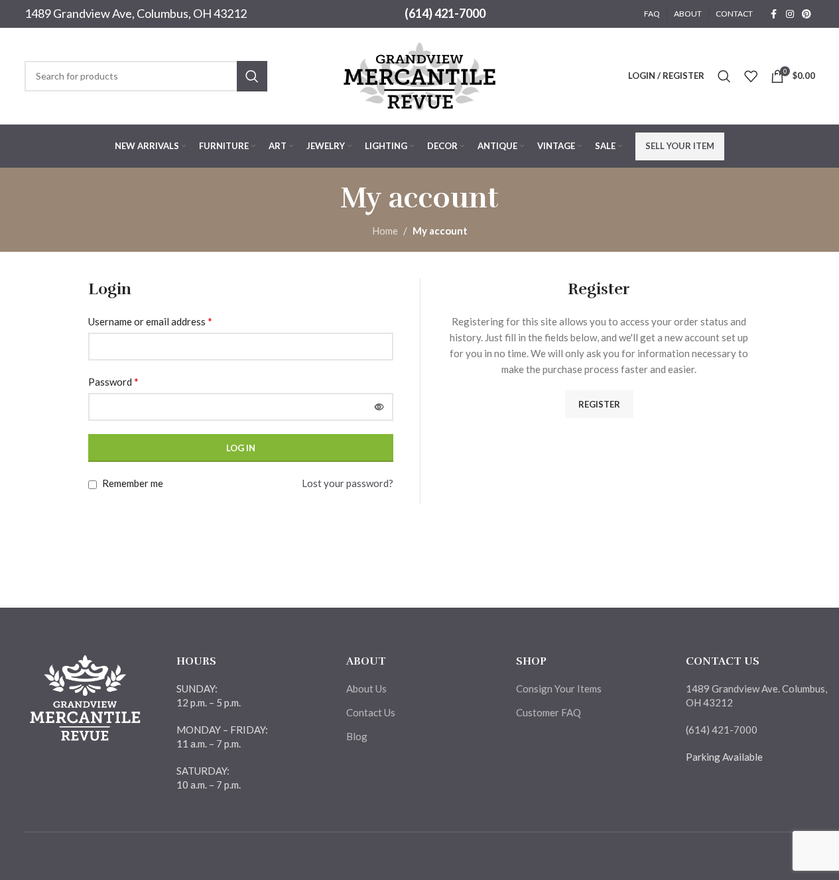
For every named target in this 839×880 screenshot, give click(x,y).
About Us (366, 688)
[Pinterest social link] (806, 14)
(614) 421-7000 (445, 13)
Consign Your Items (559, 688)
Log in (240, 448)
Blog (356, 736)
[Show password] (379, 407)
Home (385, 231)
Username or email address (150, 321)
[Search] (724, 76)
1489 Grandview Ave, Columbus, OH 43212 (136, 13)
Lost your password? (347, 483)
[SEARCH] (252, 76)
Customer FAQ (548, 712)
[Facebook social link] (774, 14)
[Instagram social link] (790, 14)
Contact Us (370, 712)
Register (599, 404)
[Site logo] (419, 74)
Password (113, 381)
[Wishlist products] (751, 76)
